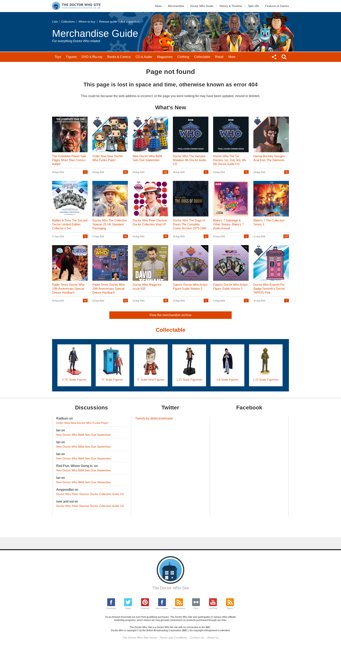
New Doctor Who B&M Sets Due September (83, 434)
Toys (58, 57)
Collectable (202, 57)
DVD (92, 57)
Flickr (196, 608)
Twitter (128, 608)
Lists (55, 21)
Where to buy (87, 21)
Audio (144, 57)
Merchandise (176, 6)
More (231, 57)
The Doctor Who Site (170, 588)
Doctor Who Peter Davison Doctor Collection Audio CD (90, 494)
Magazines (164, 57)
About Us (213, 637)
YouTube (213, 608)
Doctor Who (201, 6)
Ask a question (130, 21)
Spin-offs (253, 6)
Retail (219, 57)
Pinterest (145, 608)
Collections (68, 21)
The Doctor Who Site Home (139, 637)
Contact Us (197, 637)
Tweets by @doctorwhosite (154, 418)
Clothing (183, 57)
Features (277, 6)
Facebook (111, 608)
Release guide (108, 21)
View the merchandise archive (170, 315)
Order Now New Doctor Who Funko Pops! (82, 422)
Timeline (230, 6)
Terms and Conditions (173, 637)
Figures (71, 57)
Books (119, 57)
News (158, 6)
